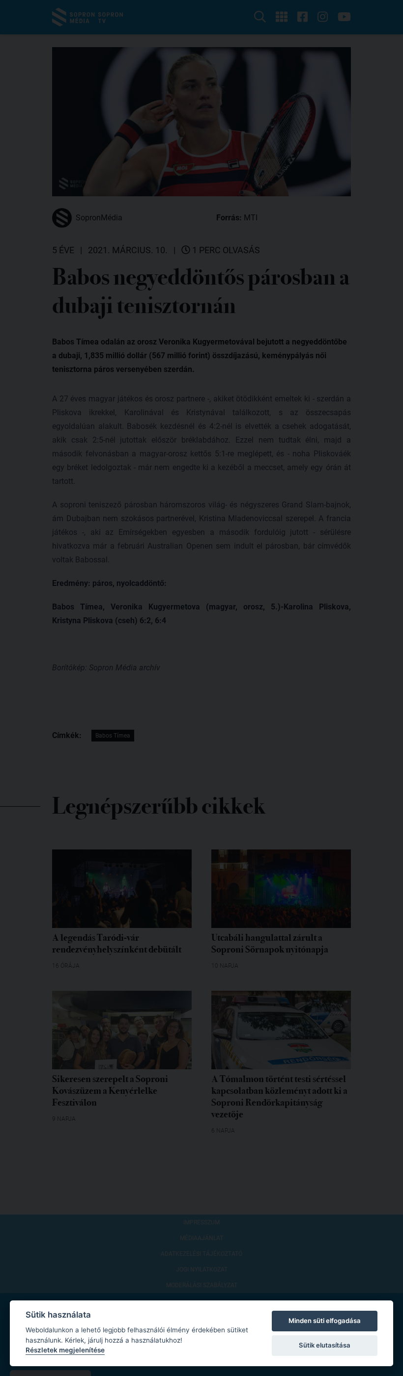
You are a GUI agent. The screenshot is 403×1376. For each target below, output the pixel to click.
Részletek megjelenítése (65, 1350)
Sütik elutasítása (324, 1345)
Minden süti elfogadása (324, 1320)
